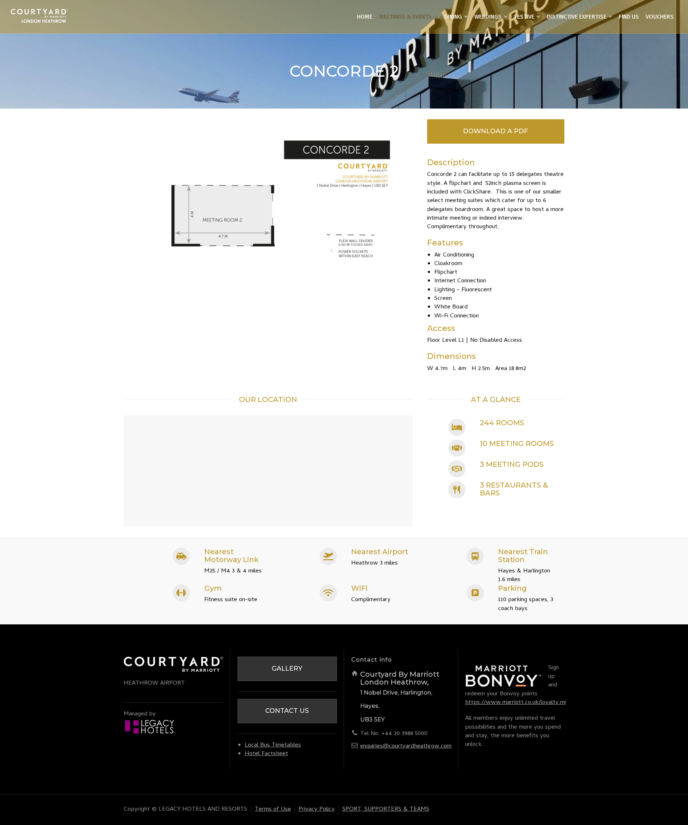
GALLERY (287, 668)
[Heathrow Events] (39, 17)
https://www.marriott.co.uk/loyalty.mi (515, 703)
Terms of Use (273, 810)
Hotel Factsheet (266, 754)
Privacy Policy (316, 810)
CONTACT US (287, 711)
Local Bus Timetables (273, 745)
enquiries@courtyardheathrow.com (406, 747)
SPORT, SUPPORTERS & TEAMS (385, 810)
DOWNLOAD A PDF (495, 131)
